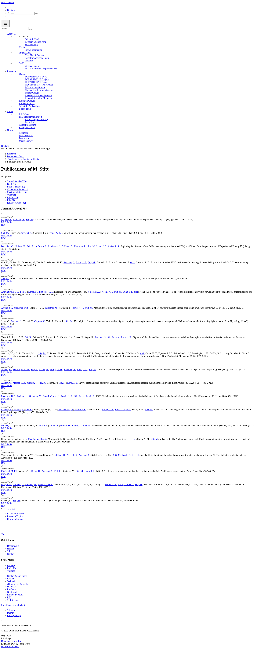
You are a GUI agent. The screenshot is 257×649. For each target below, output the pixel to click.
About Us (11, 34)
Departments (13, 546)
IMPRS (10, 548)
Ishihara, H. (20, 246)
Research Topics (27, 103)
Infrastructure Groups (35, 87)
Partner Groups (32, 92)
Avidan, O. (6, 369)
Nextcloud (12, 592)
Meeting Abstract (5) (16, 192)
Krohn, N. (54, 425)
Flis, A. (43, 439)
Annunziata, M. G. (10, 292)
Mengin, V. (32, 383)
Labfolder (11, 589)
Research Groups (27, 100)
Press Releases (26, 135)
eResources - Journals (17, 584)
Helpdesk (11, 586)
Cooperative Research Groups (39, 90)
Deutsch (11, 10)
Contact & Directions (17, 576)
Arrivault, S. (19, 219)
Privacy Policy (14, 615)
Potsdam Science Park (35, 42)
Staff (21, 63)
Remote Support (14, 594)
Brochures (24, 138)
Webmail (11, 581)
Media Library (26, 141)
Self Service (12, 600)
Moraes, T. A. (19, 383)
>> (13, 508)
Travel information (33, 50)
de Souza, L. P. (42, 246)
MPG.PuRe (6, 222)
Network (29, 60)
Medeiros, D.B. (21, 308)
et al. (132, 262)
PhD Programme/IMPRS (31, 117)
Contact (22, 47)
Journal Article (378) (16, 181)
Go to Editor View (10, 646)
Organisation (25, 52)
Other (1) (11, 194)
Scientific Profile (33, 39)
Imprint (10, 613)
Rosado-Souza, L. (51, 396)
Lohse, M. (33, 292)
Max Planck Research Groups (39, 84)
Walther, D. (67, 246)
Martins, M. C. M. (21, 369)
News (10, 130)
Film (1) (11, 200)
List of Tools (25, 108)
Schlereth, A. (70, 369)
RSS (9, 597)
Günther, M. (31, 484)
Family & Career (27, 127)
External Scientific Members (38, 98)
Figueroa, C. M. (46, 292)
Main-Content (7, 2)
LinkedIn (11, 568)
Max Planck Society (34, 55)
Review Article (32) (16, 202)
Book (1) (11, 184)
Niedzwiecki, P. (65, 409)
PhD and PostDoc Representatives (41, 68)
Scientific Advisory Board (37, 58)
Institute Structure (15, 513)
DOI (3, 225)
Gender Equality (32, 66)
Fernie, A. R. (54, 233)
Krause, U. (77, 425)
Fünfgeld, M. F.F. (9, 471)
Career (10, 111)
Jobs (9, 551)
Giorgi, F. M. (56, 369)
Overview (23, 74)
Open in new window (11, 641)
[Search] (36, 13)
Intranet (10, 578)
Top (3, 534)
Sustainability (31, 44)
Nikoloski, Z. (94, 292)
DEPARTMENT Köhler (36, 82)
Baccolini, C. (7, 246)
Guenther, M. (51, 308)
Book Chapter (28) (16, 186)
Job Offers (24, 114)
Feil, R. (30, 246)
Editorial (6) (12, 197)
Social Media (7, 559)
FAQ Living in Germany (36, 119)
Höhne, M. (65, 425)
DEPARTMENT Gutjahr (37, 79)
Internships (30, 122)
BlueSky (11, 565)
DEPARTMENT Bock (36, 76)
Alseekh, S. (55, 246)
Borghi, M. (6, 484)
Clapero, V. (6, 219)
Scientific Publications (29, 106)
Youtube (11, 571)
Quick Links (7, 540)
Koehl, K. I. (107, 292)
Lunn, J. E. (101, 246)
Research (11, 71)
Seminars (23, 133)
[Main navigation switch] (5, 23)
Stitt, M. (29, 219)
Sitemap (11, 610)
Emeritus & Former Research (38, 95)
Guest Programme (27, 125)
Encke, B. (43, 425)
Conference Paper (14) (17, 189)
